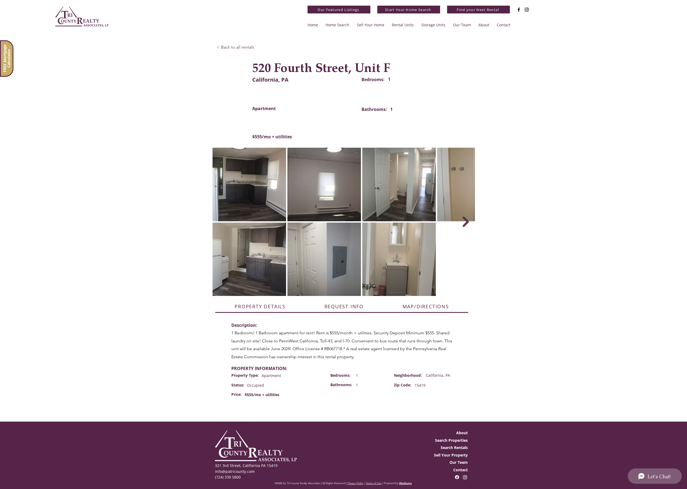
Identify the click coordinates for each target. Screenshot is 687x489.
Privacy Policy (356, 483)
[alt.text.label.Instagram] (526, 9)
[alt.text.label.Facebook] (518, 9)
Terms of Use (374, 483)
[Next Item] (466, 222)
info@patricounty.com (235, 471)
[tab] (260, 307)
